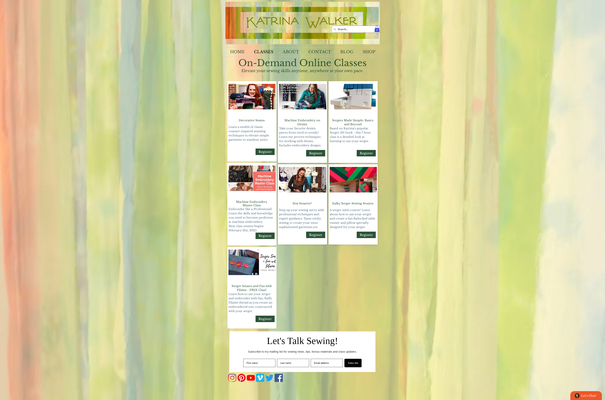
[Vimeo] (260, 378)
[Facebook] (279, 378)
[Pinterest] (241, 378)
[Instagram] (232, 378)
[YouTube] (251, 378)
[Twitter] (269, 378)
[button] (377, 29)
